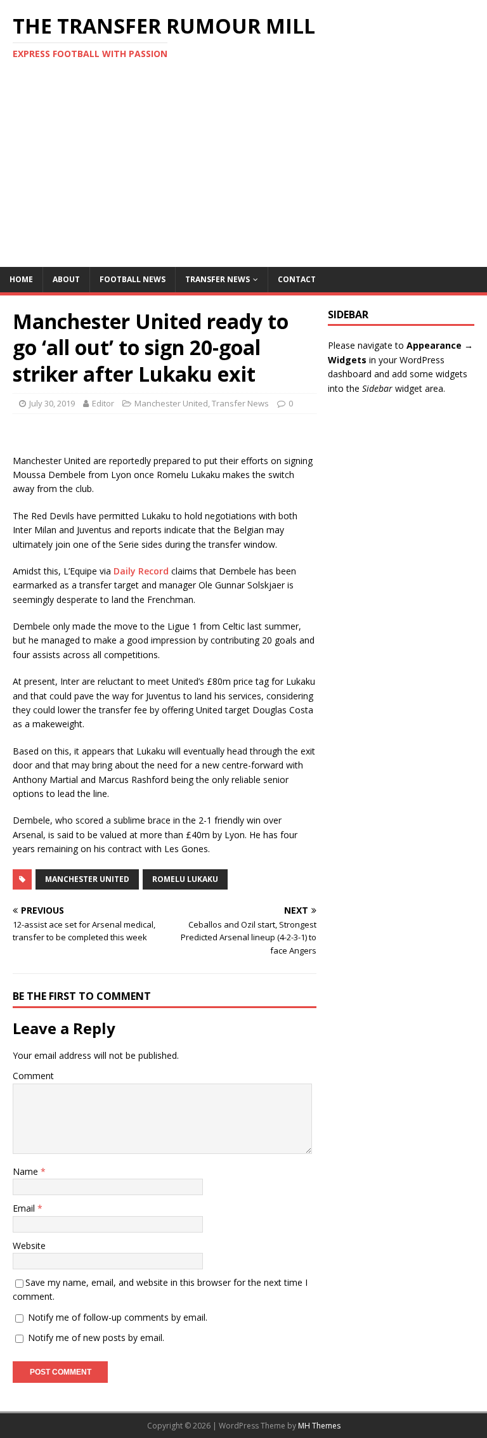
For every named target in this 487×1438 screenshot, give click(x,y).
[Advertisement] (243, 172)
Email (25, 1208)
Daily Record (141, 571)
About (66, 279)
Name (27, 1171)
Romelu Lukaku (185, 879)
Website (29, 1246)
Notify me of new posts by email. (96, 1337)
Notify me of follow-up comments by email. (117, 1317)
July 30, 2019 (52, 403)
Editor (103, 403)
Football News (133, 279)
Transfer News (217, 279)
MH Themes (319, 1425)
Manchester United (171, 403)
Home (21, 279)
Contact (297, 279)
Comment (33, 1076)
